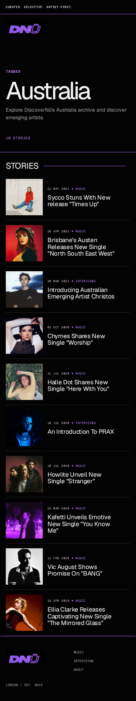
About (79, 670)
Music (79, 652)
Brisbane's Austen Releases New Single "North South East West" (81, 246)
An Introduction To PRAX (81, 432)
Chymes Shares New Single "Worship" (76, 339)
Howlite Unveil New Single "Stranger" (75, 477)
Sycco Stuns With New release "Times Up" (79, 200)
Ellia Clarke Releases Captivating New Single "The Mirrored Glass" (80, 616)
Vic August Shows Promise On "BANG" (75, 570)
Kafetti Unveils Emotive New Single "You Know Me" (79, 523)
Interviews (84, 661)
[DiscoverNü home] (26, 27)
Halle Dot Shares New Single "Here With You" (78, 385)
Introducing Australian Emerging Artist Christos (81, 293)
